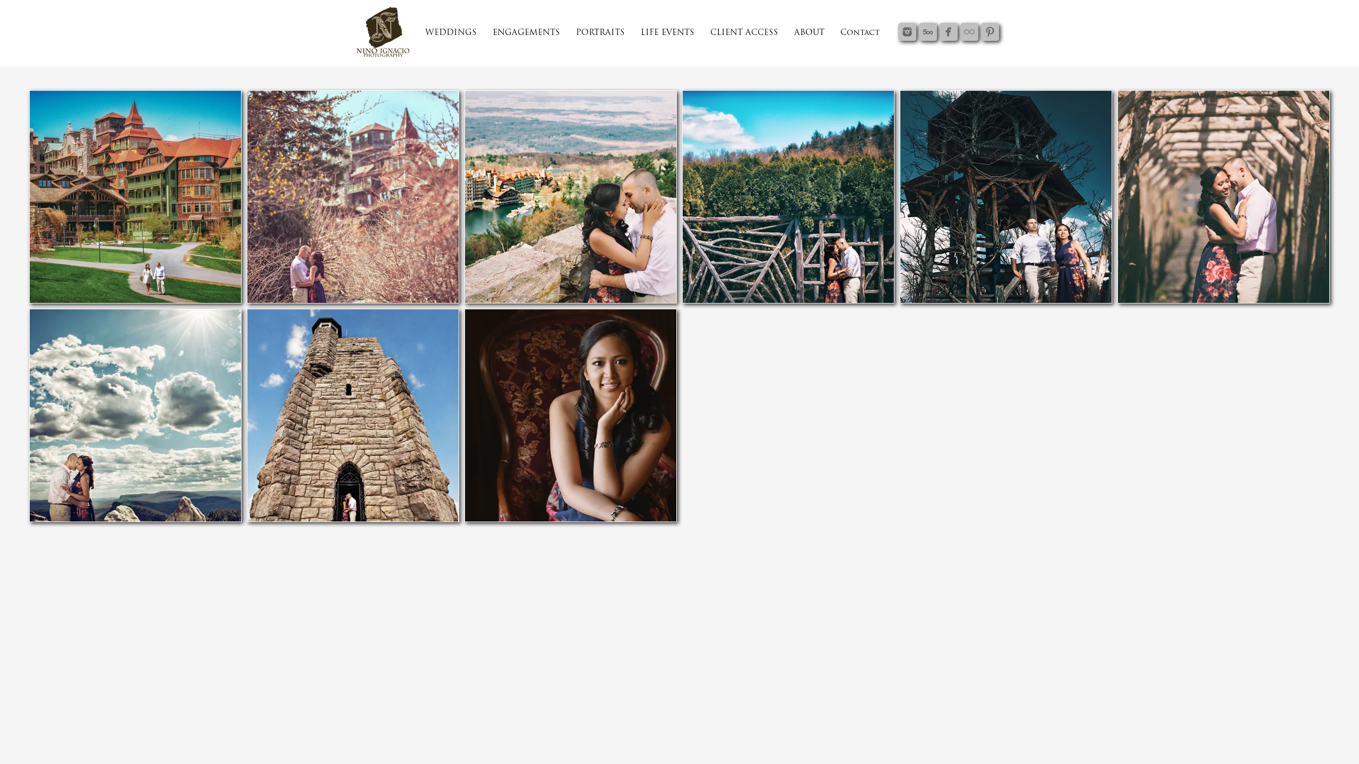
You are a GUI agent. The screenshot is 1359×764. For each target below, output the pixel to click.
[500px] (928, 32)
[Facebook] (949, 32)
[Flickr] (969, 32)
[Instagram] (907, 32)
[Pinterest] (990, 32)
